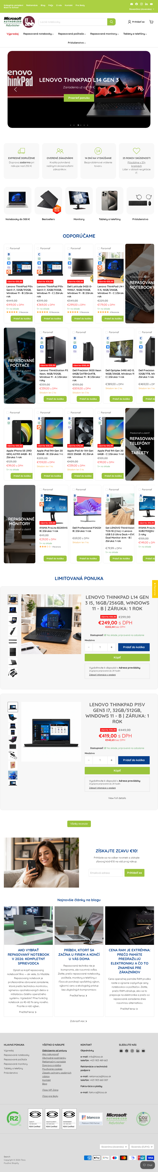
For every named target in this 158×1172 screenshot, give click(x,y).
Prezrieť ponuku (79, 98)
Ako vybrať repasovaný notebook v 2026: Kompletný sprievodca (28, 956)
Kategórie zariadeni (13, 5)
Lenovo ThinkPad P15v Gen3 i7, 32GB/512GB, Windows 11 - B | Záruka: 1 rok (21, 291)
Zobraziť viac (77, 1021)
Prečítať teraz (27, 1011)
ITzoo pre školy (50, 1096)
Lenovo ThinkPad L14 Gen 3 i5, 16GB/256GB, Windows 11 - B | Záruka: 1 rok (117, 602)
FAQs (50, 5)
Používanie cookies (52, 1068)
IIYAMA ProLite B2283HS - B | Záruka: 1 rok (54, 529)
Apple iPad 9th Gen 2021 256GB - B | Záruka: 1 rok (51, 452)
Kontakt (69, 5)
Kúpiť (117, 657)
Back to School (11, 7)
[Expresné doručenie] (21, 161)
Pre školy (80, 5)
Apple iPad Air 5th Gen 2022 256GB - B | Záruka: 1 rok (82, 454)
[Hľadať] (111, 21)
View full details (117, 798)
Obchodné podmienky (54, 1057)
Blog (43, 5)
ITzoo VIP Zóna (50, 1089)
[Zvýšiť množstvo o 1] (112, 647)
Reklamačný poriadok (54, 1061)
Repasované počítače (71, 33)
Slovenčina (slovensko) (140, 9)
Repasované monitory (103, 33)
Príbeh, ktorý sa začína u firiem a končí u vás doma (79, 954)
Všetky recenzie (79, 823)
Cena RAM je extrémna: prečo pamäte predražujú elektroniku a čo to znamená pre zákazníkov (129, 961)
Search (7, 1156)
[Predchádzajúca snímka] (16, 89)
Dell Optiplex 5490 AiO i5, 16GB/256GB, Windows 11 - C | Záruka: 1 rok (121, 373)
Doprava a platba (51, 1065)
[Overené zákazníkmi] (60, 161)
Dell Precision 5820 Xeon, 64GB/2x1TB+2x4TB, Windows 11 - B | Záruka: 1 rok (87, 375)
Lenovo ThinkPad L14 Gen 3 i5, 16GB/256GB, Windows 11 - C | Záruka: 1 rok (113, 291)
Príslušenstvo (76, 42)
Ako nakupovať (50, 1054)
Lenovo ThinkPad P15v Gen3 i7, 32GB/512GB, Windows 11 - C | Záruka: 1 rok (51, 291)
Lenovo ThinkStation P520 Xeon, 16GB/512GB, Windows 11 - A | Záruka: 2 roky (55, 375)
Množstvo (90, 640)
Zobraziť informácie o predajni (102, 675)
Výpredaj (13, 33)
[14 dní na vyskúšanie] (98, 161)
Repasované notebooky (37, 33)
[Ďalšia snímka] (142, 89)
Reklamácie (32, 5)
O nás (59, 5)
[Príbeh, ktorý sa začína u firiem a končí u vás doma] (79, 925)
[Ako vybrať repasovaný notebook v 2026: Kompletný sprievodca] (28, 925)
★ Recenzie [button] (155, 589)
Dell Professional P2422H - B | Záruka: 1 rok (88, 529)
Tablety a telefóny (134, 33)
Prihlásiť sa (134, 872)
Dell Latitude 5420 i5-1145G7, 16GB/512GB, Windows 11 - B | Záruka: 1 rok (82, 291)
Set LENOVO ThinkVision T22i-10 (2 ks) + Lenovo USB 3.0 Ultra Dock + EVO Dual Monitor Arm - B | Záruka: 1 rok (120, 534)
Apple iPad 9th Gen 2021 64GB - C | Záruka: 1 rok (112, 452)
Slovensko (140, 1146)
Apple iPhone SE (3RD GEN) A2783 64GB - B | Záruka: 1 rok (19, 454)
